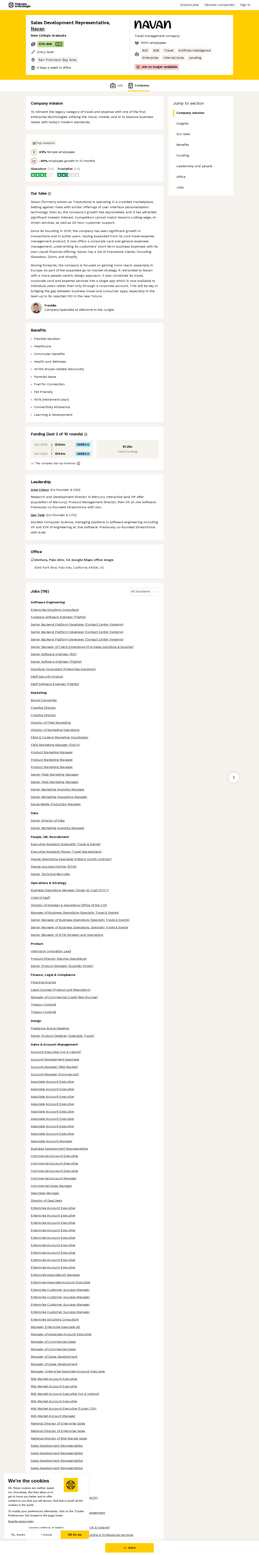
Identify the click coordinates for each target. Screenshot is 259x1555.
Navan (38, 28)
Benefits (182, 145)
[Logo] (19, 5)
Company (142, 85)
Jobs (180, 187)
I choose (46, 1534)
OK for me (75, 1534)
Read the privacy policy (21, 1521)
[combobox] (131, 591)
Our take (183, 134)
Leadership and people (194, 166)
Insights (182, 123)
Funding (182, 155)
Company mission (190, 113)
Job (119, 85)
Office (181, 177)
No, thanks (18, 1534)
